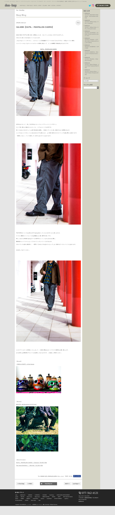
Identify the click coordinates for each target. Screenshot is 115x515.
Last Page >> (76, 483)
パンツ (62, 476)
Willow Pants (33, 500)
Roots (35, 5)
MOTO (59, 496)
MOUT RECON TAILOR (68, 496)
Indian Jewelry (29, 496)
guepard (16, 496)
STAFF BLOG (30, 5)
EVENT (40, 5)
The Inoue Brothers (18, 500)
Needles (16, 498)
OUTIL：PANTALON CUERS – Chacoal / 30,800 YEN (31, 462)
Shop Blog (21, 10)
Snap (49, 5)
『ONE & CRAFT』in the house (25, 364)
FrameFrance (51, 495)
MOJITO (53, 496)
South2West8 (49, 498)
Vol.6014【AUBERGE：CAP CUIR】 (92, 47)
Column (44, 5)
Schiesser (42, 498)
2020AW (42, 476)
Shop (78, 22)
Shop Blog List (48, 483)
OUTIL (45, 476)
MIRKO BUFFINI (45, 496)
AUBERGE (30, 495)
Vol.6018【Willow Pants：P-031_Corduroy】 (92, 22)
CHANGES (44, 495)
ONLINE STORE (104, 5)
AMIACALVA (22, 495)
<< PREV (30, 483)
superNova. (66, 498)
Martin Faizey (37, 496)
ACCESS (53, 5)
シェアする (77, 476)
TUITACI (26, 500)
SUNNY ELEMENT (58, 498)
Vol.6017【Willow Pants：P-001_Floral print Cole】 (92, 27)
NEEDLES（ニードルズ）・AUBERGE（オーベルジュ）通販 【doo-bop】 (35, 504)
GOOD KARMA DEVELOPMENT (63, 495)
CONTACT (58, 5)
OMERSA (28, 498)
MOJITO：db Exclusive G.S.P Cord (26, 404)
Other (40, 500)
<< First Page (21, 483)
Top (17, 10)
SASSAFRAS (35, 498)
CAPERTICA (37, 495)
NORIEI (22, 498)
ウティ (58, 476)
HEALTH (22, 496)
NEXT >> (67, 483)
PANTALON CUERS (52, 476)
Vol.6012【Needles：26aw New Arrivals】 (91, 59)
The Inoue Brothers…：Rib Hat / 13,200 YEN (29, 465)
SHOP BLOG (23, 5)
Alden (16, 495)
